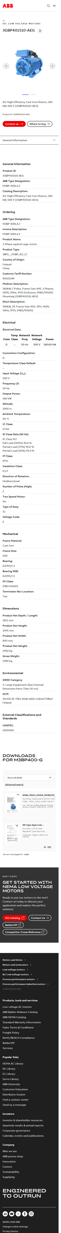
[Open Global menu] (54, 6)
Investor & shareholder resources (23, 1120)
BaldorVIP (11, 925)
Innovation (9, 1161)
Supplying (9, 1177)
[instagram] (31, 1213)
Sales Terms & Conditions (18, 1027)
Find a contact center (15, 1099)
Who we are (10, 1151)
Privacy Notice (10, 1231)
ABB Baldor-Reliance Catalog (20, 1012)
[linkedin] (5, 1213)
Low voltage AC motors (17, 1006)
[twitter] (18, 1213)
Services (8, 1048)
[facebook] (24, 1213)
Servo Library (11, 1079)
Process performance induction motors (24, 984)
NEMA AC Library (13, 1063)
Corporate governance (16, 1130)
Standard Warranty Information (22, 1022)
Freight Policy (11, 1032)
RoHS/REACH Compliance (19, 1037)
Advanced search (14, 784)
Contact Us (38, 917)
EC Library (9, 1073)
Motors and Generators (15, 964)
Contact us (12, 124)
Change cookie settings (15, 1226)
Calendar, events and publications (23, 1135)
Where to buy (38, 124)
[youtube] (11, 1213)
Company (8, 1144)
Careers (7, 1166)
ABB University (11, 1084)
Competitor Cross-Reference (23, 932)
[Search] (48, 6)
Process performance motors (19, 979)
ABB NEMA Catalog (14, 1017)
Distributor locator (14, 1094)
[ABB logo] (8, 6)
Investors (8, 1113)
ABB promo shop (13, 1156)
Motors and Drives (13, 959)
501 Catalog (12, 917)
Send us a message (14, 1104)
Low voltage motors (14, 969)
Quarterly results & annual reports (23, 1125)
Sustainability (11, 1171)
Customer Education (15, 1089)
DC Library (9, 1068)
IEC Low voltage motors (16, 974)
